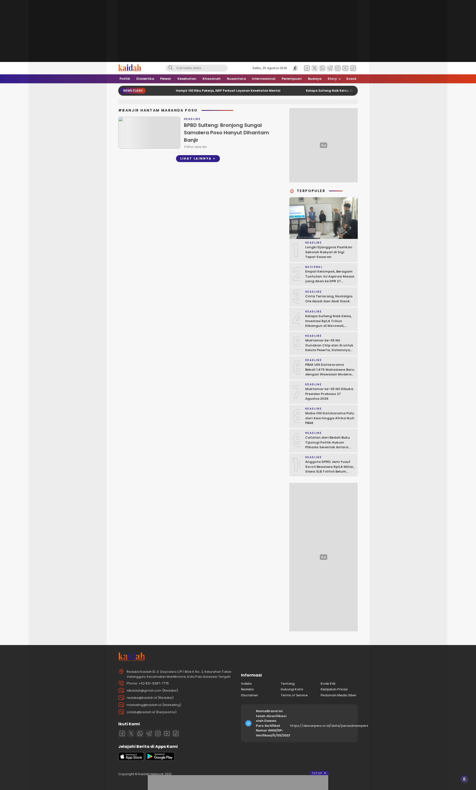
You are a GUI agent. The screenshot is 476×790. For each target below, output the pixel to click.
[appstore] (131, 759)
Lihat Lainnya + (198, 158)
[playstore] (160, 759)
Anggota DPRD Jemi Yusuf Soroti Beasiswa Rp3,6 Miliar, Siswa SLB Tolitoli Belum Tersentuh (329, 469)
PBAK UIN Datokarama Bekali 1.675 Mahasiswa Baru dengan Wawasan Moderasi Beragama (329, 372)
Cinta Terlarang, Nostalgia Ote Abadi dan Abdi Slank (329, 299)
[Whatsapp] (140, 733)
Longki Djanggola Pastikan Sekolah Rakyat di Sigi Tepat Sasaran (328, 252)
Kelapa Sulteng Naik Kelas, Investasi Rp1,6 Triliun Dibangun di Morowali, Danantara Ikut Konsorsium (329, 323)
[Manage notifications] (464, 779)
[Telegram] (149, 733)
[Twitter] (131, 733)
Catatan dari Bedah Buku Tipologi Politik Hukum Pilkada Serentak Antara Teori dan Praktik (327, 444)
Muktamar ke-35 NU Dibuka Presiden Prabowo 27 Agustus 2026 (329, 394)
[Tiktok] (176, 733)
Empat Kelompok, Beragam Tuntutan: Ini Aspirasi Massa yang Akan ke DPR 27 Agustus (329, 278)
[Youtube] (167, 733)
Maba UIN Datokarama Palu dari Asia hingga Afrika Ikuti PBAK (329, 418)
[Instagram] (158, 733)
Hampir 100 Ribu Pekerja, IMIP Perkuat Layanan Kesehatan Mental (211, 90)
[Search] (170, 68)
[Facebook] (122, 733)
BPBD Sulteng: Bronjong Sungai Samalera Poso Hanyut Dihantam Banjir (226, 132)
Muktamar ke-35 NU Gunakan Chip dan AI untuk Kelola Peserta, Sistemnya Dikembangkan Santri (329, 347)
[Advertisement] (84, 74)
